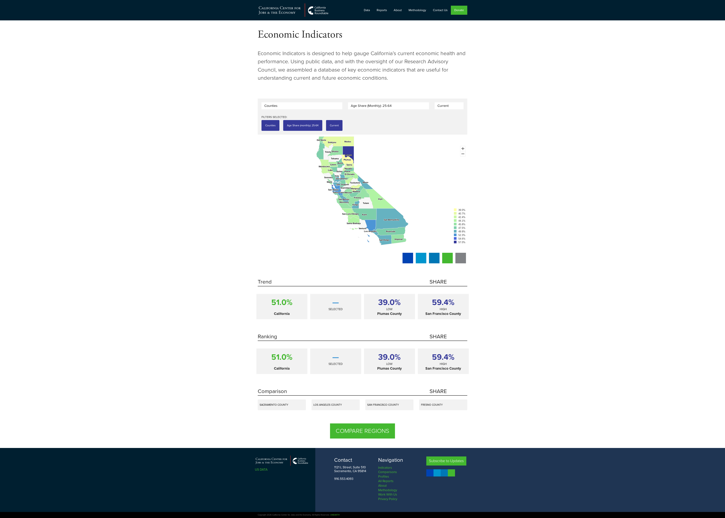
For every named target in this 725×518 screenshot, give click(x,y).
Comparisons (387, 472)
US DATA (261, 470)
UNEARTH (335, 515)
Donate (459, 10)
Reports (382, 10)
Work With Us (387, 494)
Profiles (383, 477)
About (398, 10)
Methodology (417, 10)
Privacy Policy (387, 499)
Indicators (385, 468)
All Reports (385, 481)
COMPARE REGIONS (362, 431)
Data (367, 10)
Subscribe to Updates (446, 461)
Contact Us (440, 10)
